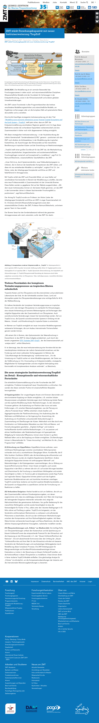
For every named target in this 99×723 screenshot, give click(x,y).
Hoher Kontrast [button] (83, 7)
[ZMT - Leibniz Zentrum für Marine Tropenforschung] (25, 5)
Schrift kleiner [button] (72, 7)
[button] (93, 2)
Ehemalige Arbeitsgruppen (87, 156)
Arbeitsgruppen (87, 116)
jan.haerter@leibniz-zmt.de (83, 79)
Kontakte (85, 52)
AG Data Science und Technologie (82, 123)
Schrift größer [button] (61, 7)
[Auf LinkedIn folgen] (11, 581)
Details (77, 70)
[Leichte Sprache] (89, 7)
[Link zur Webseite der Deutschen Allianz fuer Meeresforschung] (31, 709)
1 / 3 (90, 150)
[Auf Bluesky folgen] (16, 581)
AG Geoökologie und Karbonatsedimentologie (83, 146)
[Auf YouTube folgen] (7, 581)
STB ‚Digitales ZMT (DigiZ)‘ (30, 341)
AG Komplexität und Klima (83, 161)
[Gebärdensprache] (94, 7)
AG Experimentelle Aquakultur (81, 134)
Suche (83, 2)
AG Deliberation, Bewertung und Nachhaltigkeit (84, 128)
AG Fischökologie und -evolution (82, 140)
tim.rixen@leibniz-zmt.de (83, 91)
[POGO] (54, 709)
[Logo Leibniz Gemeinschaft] (82, 709)
